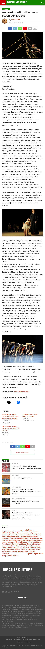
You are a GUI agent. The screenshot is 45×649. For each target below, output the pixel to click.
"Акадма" (4, 531)
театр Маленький (9, 556)
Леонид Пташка (17, 540)
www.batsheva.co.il (21, 392)
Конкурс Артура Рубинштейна (33, 538)
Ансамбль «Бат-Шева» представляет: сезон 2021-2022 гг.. (11, 429)
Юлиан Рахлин (36, 549)
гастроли (30, 551)
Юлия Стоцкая (6, 552)
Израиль (4, 536)
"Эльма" (23, 531)
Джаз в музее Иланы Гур (25, 533)
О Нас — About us (22, 637)
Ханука (22, 549)
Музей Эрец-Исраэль (25, 544)
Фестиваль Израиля (14, 549)
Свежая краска (36, 546)
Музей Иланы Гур (22, 542)
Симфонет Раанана (8, 548)
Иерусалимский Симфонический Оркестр (28, 534)
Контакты (28, 642)
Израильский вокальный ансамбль (13, 538)
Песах (8, 546)
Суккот (17, 548)
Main (29, 530)
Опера (35, 544)
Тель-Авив (23, 548)
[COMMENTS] (35, 28)
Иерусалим (12, 534)
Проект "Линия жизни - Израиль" (21, 546)
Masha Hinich (15, 20)
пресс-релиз (35, 553)
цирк (17, 556)
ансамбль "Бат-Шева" (18, 551)
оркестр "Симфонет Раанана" (18, 554)
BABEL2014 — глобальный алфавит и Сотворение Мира (23, 639)
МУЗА (25, 540)
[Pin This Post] (25, 28)
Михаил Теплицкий (33, 540)
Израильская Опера (16, 536)
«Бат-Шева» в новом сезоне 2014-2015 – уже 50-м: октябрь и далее (10, 417)
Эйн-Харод (28, 549)
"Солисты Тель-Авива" (14, 531)
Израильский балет (32, 536)
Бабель (5, 533)
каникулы (6, 554)
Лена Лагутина (7, 540)
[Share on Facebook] (10, 28)
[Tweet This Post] (15, 28)
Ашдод (35, 531)
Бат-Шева (12, 533)
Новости (19, 642)
